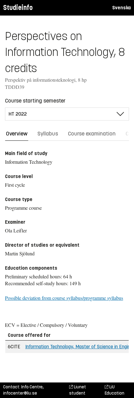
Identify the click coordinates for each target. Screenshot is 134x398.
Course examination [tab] (92, 133)
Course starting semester (35, 100)
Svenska (121, 8)
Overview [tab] (16, 133)
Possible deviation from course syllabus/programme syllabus (64, 298)
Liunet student (77, 390)
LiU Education (114, 390)
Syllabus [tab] (47, 133)
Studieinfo (18, 7)
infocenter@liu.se (20, 393)
